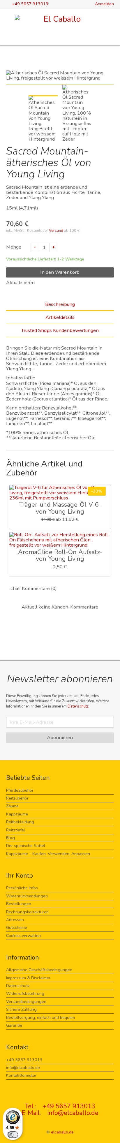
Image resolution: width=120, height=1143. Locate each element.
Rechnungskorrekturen (27, 912)
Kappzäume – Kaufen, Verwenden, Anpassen (48, 854)
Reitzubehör (17, 798)
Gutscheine (16, 927)
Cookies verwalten (23, 935)
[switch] (13, 1134)
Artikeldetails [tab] (60, 317)
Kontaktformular (21, 1075)
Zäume (12, 806)
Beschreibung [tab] (60, 304)
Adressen (15, 920)
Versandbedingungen (26, 1001)
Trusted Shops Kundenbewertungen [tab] (60, 330)
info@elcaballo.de (23, 1067)
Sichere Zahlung (21, 1009)
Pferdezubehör (19, 790)
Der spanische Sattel (25, 845)
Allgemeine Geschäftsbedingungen (39, 970)
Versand (56, 230)
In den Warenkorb (60, 272)
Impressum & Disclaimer (28, 978)
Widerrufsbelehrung (25, 993)
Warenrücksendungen (27, 896)
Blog (10, 838)
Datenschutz (78, 706)
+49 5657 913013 (24, 1060)
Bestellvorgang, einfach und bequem (40, 1017)
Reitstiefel (15, 830)
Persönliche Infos (22, 888)
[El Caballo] (60, 19)
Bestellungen (18, 904)
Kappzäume (17, 814)
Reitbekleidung (20, 822)
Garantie (14, 1025)
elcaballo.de (62, 1132)
